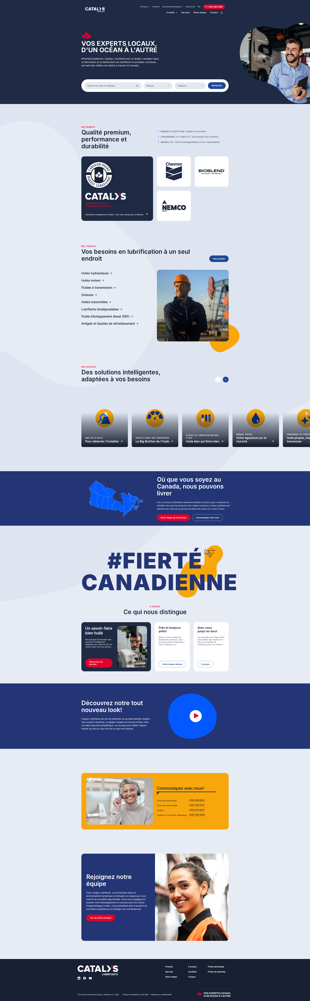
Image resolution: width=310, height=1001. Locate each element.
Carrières (155, 7)
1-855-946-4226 (196, 800)
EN (199, 7)
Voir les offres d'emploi (100, 918)
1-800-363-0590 (197, 815)
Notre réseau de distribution (173, 517)
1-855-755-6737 (196, 805)
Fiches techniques (216, 966)
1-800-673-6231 (196, 810)
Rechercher (217, 85)
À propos (143, 7)
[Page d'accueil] (95, 9)
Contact (214, 12)
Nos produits (219, 259)
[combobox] (158, 85)
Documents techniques (171, 7)
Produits (171, 12)
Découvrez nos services (96, 663)
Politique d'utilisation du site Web (136, 994)
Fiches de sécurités (216, 971)
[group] (104, 418)
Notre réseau (200, 12)
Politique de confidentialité (161, 994)
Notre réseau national (172, 664)
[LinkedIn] (79, 978)
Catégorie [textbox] (182, 86)
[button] (218, 379)
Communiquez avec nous (207, 517)
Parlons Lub (190, 7)
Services (185, 12)
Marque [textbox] (150, 86)
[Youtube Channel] (90, 978)
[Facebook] (84, 978)
